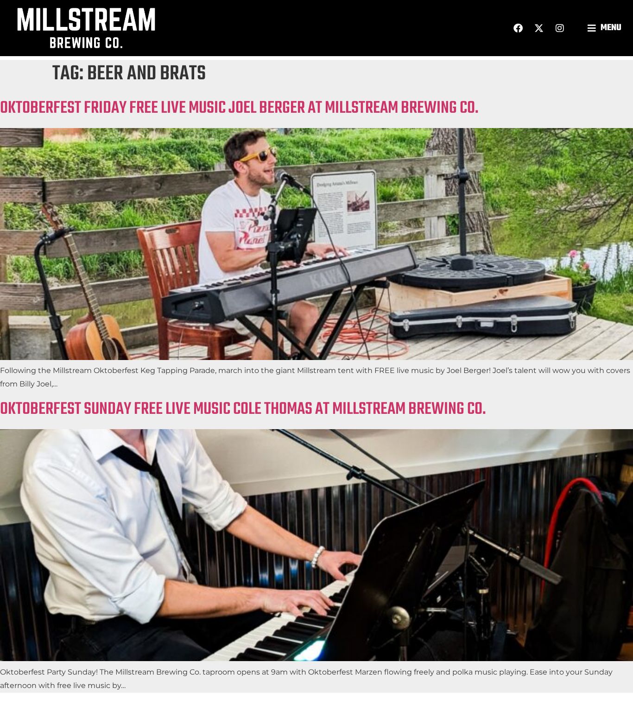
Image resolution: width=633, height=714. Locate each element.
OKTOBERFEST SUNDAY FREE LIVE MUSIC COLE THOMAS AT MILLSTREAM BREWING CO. (243, 409)
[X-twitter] (539, 28)
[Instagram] (560, 28)
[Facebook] (518, 28)
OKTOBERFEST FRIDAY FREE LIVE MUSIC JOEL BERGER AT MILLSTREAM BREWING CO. (239, 108)
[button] (606, 28)
